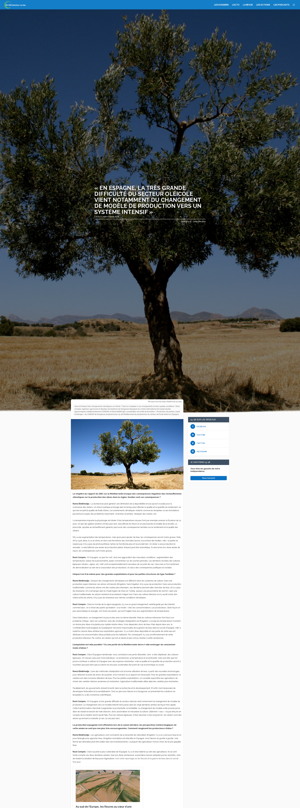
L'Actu (97, 216)
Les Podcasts (281, 5)
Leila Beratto (199, 221)
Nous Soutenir (208, 478)
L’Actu (235, 5)
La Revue (248, 5)
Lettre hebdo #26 (110, 216)
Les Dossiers (221, 5)
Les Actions (263, 5)
